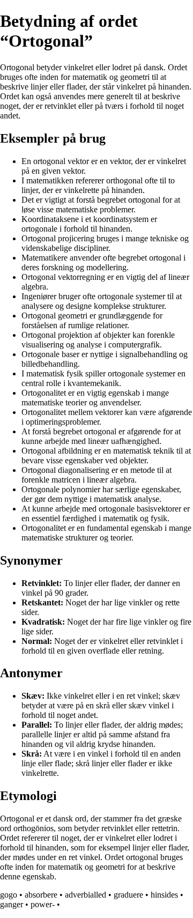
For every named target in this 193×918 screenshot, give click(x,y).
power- (43, 904)
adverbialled (85, 894)
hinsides (164, 894)
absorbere (41, 894)
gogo (8, 894)
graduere (128, 894)
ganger (11, 904)
